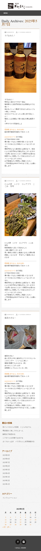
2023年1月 (6, 484)
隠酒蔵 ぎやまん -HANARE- (14, 129)
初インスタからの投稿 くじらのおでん (18, 427)
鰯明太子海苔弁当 (9, 434)
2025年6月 (6, 466)
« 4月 (4, 527)
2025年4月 (6, 473)
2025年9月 (6, 455)
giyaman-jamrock (25, 32)
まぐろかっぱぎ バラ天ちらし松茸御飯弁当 (18, 441)
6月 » (9, 527)
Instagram (23, 541)
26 (5, 524)
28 (15, 524)
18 (35, 520)
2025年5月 (6, 469)
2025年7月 (6, 462)
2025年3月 (6, 477)
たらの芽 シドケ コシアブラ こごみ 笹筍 (20, 185)
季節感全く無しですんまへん (13, 430)
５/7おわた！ (10, 35)
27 (10, 524)
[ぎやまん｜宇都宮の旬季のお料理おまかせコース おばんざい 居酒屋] (20, 8)
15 (20, 520)
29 (20, 524)
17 (30, 520)
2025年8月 (6, 459)
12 (5, 520)
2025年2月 (6, 480)
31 (30, 524)
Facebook (17, 541)
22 (20, 522)
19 (5, 522)
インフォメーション (10, 498)
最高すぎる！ (10, 318)
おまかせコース (10, 137)
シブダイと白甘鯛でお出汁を (13, 438)
